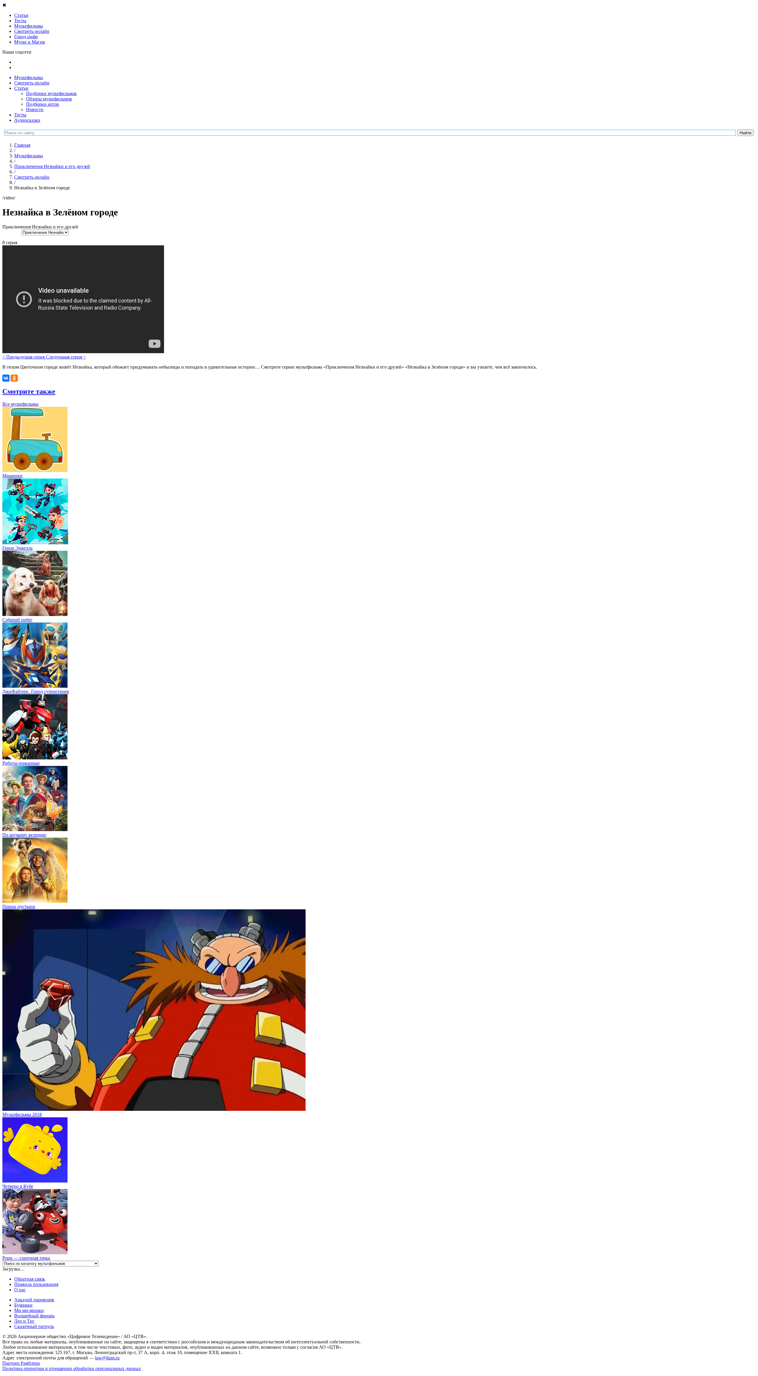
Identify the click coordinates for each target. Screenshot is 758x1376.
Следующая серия (66, 356)
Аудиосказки (27, 120)
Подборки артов (42, 104)
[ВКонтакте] (5, 378)
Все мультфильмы (20, 404)
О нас (20, 1289)
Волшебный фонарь (34, 1315)
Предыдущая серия (24, 356)
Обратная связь (29, 1278)
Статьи (21, 88)
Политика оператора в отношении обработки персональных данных (71, 1368)
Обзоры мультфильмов (49, 98)
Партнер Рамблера (21, 1363)
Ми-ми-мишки (29, 1310)
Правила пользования (36, 1284)
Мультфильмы (28, 77)
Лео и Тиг (24, 1321)
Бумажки (23, 1305)
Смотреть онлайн (31, 82)
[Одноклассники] (14, 378)
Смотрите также (28, 391)
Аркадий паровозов (34, 1299)
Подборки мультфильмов (51, 93)
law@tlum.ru (107, 1357)
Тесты (20, 114)
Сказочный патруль (34, 1326)
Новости (35, 109)
